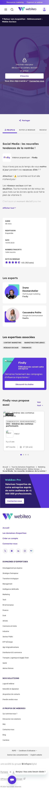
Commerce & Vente (10, 626)
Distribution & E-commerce (12, 652)
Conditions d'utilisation (27, 751)
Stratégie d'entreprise (10, 573)
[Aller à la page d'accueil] (28, 9)
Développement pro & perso (12, 568)
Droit (4, 615)
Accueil (5, 467)
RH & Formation (8, 605)
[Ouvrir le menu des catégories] (6, 9)
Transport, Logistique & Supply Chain (16, 658)
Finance (5, 610)
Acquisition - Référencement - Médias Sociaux (22, 469)
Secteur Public (8, 637)
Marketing (41, 467)
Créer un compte (10, 538)
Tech (4, 600)
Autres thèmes (8, 668)
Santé (5, 663)
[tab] (10, 130)
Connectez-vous (10, 543)
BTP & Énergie (8, 642)
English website (36, 755)
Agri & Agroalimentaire (11, 647)
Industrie (6, 631)
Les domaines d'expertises (14, 533)
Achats (5, 621)
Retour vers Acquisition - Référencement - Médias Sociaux (22, 20)
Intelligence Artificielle (11, 589)
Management (7, 584)
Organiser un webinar (35, 2)
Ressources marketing (15, 2)
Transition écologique (10, 579)
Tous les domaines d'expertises (23, 467)
